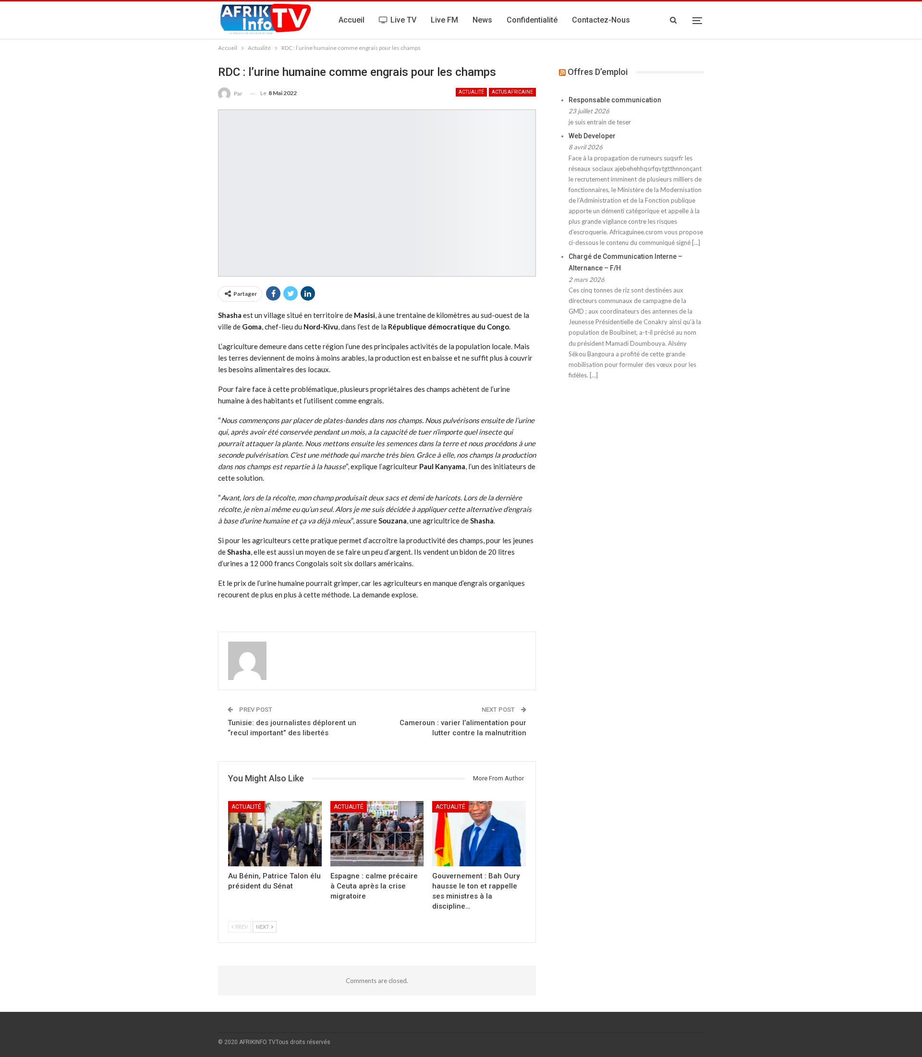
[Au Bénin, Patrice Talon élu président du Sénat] (275, 833)
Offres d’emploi (598, 72)
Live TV (403, 19)
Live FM (444, 19)
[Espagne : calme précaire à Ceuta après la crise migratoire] (377, 833)
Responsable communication (615, 100)
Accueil (351, 19)
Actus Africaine (512, 92)
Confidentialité (532, 19)
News (482, 19)
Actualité (471, 92)
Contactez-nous (601, 19)
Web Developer (592, 136)
